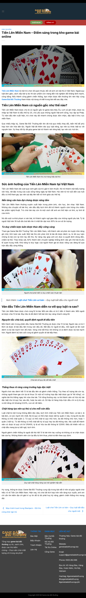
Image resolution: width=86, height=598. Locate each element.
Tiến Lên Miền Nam (10, 91)
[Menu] (3, 11)
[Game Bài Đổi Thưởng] (43, 11)
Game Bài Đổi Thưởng (11, 99)
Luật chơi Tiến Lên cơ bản (30, 300)
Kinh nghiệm (6, 29)
